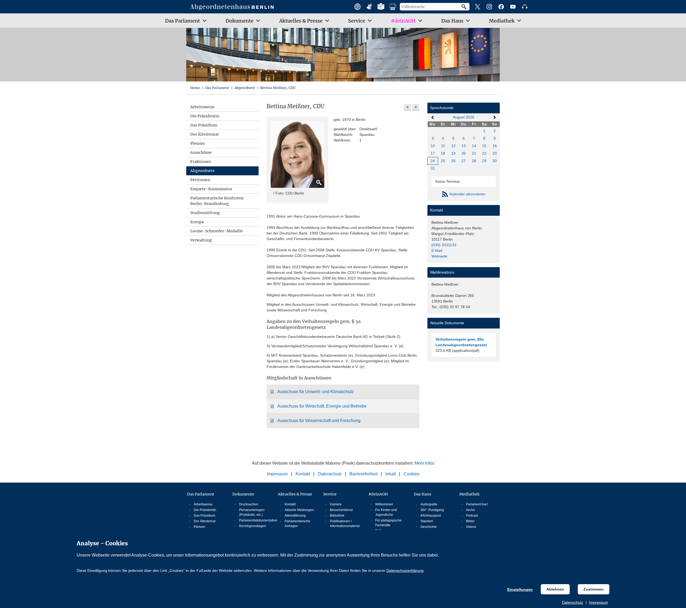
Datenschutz (572, 602)
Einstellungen (520, 589)
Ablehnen (555, 589)
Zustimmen (593, 589)
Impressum (598, 602)
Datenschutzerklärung (405, 570)
